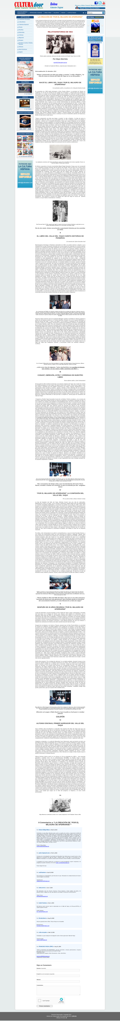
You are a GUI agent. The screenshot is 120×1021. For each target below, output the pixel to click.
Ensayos (21, 40)
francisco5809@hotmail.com (43, 956)
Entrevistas (21, 32)
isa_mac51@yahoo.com (42, 911)
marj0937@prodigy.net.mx (60, 62)
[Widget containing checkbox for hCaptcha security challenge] (51, 1000)
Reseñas (21, 29)
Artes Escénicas (23, 49)
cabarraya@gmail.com (42, 939)
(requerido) (41, 968)
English (21, 52)
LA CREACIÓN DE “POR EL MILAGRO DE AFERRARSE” (60, 17)
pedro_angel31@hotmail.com (62, 862)
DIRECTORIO (47, 12)
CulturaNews (22, 22)
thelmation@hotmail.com (42, 896)
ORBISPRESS (99, 17)
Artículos (21, 46)
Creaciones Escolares (24, 19)
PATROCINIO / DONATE (36, 12)
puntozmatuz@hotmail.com (43, 846)
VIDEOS (63, 12)
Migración (21, 37)
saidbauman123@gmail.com (43, 881)
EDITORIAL (91, 17)
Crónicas (21, 35)
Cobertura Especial (24, 24)
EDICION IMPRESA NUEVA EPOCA (22, 12)
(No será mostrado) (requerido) (45, 974)
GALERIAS (56, 12)
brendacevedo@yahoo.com (43, 925)
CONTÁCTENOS (71, 12)
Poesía (20, 27)
